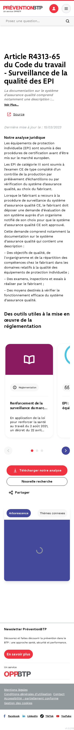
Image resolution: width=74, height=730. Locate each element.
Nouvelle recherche (37, 481)
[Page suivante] (66, 451)
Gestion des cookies (18, 703)
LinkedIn (32, 716)
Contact (59, 694)
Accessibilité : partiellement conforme (31, 698)
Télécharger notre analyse (40, 470)
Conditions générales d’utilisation (28, 694)
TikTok (49, 716)
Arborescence (18, 513)
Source (18, 114)
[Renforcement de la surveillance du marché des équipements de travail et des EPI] (29, 361)
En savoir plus (18, 654)
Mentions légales (16, 689)
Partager (22, 492)
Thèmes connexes (52, 513)
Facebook (14, 716)
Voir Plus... (11, 104)
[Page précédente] (8, 451)
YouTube (66, 716)
